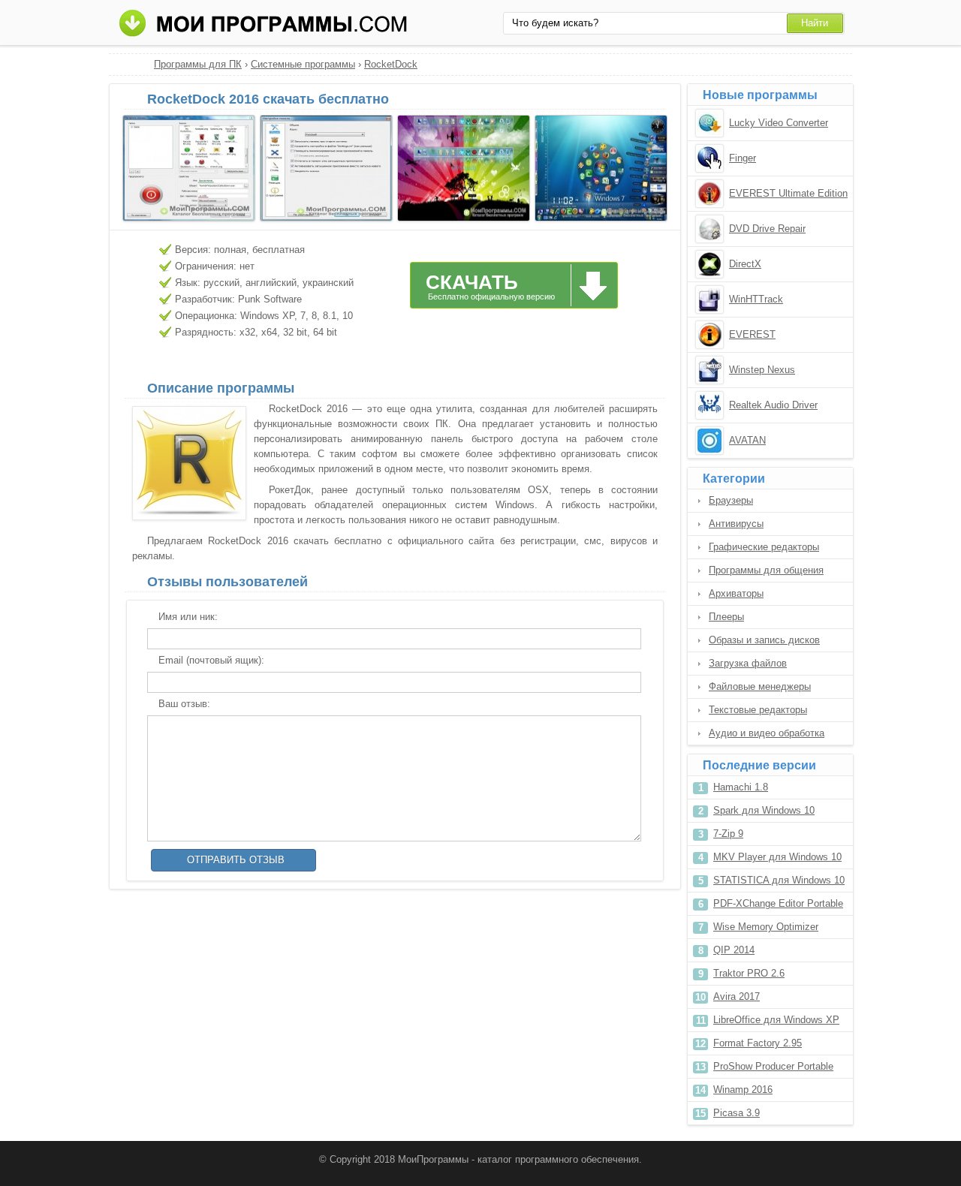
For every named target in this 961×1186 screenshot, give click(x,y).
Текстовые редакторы (758, 709)
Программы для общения (766, 570)
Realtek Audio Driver (773, 405)
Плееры (726, 616)
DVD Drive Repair (767, 228)
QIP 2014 (734, 950)
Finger (742, 158)
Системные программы (303, 64)
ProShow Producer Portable (773, 1066)
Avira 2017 (736, 996)
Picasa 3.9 (736, 1112)
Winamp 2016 (743, 1089)
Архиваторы (736, 593)
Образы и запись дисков (764, 640)
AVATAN (747, 440)
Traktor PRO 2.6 (749, 973)
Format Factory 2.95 (757, 1043)
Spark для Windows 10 (764, 810)
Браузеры (731, 500)
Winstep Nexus (762, 369)
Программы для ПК (198, 64)
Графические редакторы (764, 546)
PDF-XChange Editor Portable (778, 903)
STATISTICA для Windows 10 (779, 880)
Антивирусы (736, 523)
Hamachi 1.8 (740, 787)
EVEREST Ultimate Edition (788, 193)
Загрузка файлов (748, 663)
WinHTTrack (756, 299)
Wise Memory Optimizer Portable (765, 929)
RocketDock (390, 64)
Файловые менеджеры (760, 686)
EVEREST (752, 334)
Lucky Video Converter (778, 122)
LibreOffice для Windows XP (776, 1019)
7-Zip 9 (728, 833)
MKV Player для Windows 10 (777, 856)
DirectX (745, 263)
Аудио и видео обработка (766, 733)
